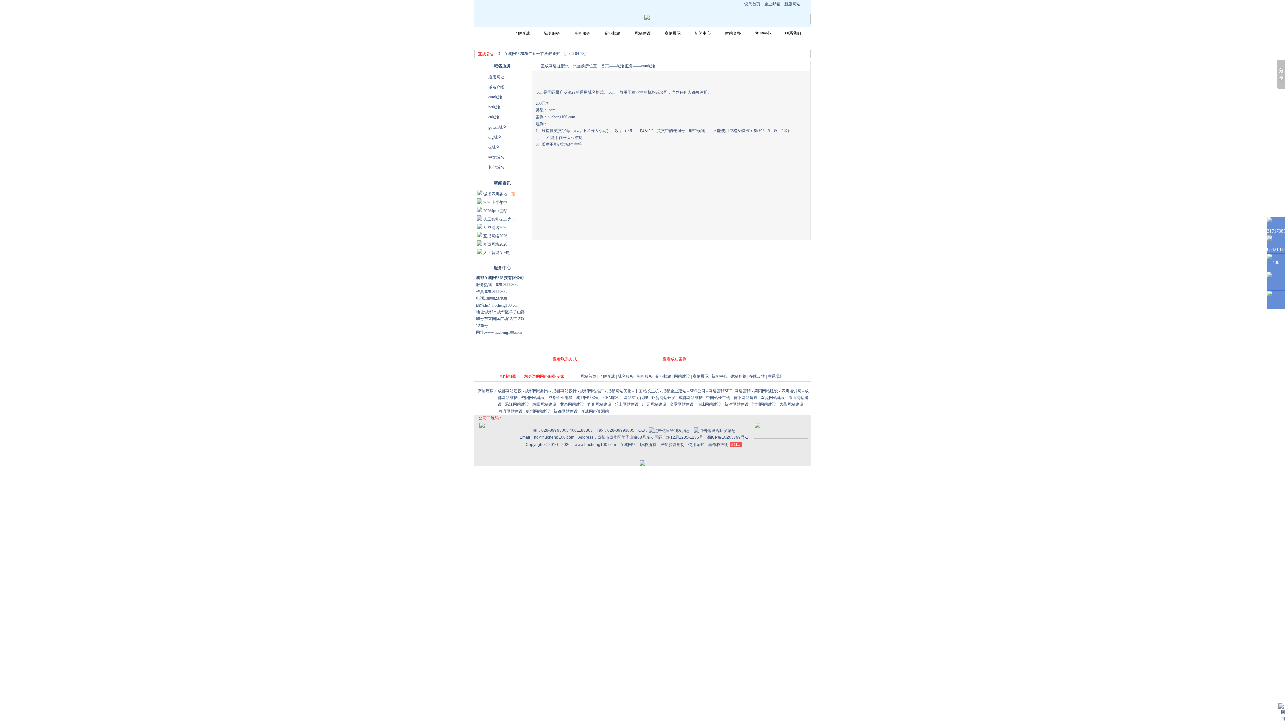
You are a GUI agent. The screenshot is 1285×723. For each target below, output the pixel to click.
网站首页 (492, 33)
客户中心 (763, 33)
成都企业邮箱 (560, 397)
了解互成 (522, 33)
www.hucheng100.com (595, 444)
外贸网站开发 (663, 397)
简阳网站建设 (766, 391)
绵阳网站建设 (544, 404)
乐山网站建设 (627, 404)
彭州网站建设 (538, 411)
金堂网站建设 (682, 404)
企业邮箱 (772, 4)
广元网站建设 (654, 404)
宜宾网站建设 (599, 404)
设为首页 (752, 4)
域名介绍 (496, 87)
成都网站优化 (619, 391)
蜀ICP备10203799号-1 (727, 437)
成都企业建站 (674, 391)
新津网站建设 (736, 404)
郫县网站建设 (511, 411)
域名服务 (552, 33)
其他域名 (496, 167)
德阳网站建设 (746, 397)
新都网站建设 (565, 411)
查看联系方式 (565, 359)
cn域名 (494, 117)
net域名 (494, 107)
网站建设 (642, 33)
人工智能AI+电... (498, 252)
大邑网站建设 (791, 404)
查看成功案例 (675, 359)
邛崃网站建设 (709, 404)
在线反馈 (757, 376)
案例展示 (673, 33)
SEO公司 (697, 391)
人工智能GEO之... (499, 219)
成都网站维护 (691, 397)
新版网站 (792, 4)
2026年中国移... (496, 211)
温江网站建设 (517, 404)
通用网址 (496, 77)
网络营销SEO (721, 391)
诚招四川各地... (496, 194)
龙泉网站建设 (572, 404)
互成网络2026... (496, 227)
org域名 (495, 137)
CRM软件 (611, 397)
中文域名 (496, 157)
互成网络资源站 (595, 411)
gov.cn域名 (497, 127)
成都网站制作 (537, 391)
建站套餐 (733, 33)
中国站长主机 (647, 391)
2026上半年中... (496, 202)
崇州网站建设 (764, 404)
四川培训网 (791, 391)
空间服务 (582, 33)
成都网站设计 (564, 391)
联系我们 (793, 33)
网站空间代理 (636, 397)
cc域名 (494, 147)
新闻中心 (703, 33)
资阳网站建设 (533, 397)
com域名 (495, 97)
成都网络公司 (588, 397)
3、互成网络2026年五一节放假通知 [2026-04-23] (542, 53)
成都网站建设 (510, 391)
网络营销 (742, 391)
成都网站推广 (592, 391)
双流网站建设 (773, 397)
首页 (605, 66)
